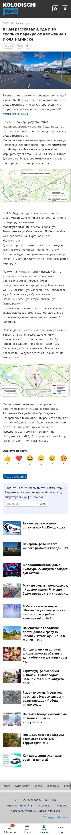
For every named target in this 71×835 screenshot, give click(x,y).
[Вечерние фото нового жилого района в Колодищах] (12, 549)
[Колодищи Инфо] (19, 9)
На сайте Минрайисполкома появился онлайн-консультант (45, 718)
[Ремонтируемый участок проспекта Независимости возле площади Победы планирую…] (12, 697)
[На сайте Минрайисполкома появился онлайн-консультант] (12, 719)
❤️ (18, 460)
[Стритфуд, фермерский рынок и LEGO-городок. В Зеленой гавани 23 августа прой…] (12, 676)
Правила (61, 805)
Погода (6, 786)
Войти (43, 503)
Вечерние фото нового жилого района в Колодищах (45, 546)
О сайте (43, 805)
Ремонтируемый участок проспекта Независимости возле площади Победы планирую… (43, 699)
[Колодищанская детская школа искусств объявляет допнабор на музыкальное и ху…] (12, 654)
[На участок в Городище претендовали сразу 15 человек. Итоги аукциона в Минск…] (12, 633)
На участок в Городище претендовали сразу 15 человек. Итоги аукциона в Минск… (44, 634)
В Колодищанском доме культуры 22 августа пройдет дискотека (45, 569)
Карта (38, 786)
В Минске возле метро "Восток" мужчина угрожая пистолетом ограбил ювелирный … (44, 612)
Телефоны (53, 786)
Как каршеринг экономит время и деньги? (43, 758)
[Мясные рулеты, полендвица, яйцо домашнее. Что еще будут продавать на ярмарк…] (12, 590)
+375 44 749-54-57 (49, 811)
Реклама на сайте (19, 805)
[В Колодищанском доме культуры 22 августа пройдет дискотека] (12, 570)
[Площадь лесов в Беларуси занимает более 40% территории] (12, 740)
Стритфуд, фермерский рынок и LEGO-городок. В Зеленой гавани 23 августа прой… (43, 677)
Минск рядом (23, 23)
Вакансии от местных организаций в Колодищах (44, 525)
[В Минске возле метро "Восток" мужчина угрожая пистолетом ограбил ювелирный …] (12, 611)
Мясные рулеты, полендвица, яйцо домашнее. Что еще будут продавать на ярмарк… (45, 589)
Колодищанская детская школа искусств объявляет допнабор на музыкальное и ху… (45, 655)
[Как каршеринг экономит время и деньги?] (12, 760)
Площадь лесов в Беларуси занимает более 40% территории (43, 739)
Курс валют (22, 786)
